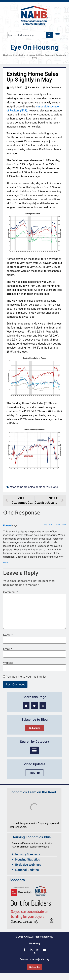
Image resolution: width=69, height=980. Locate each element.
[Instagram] (37, 949)
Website (8, 662)
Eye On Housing (34, 47)
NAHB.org (34, 943)
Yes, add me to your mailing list (25, 676)
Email (7, 648)
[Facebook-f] (24, 949)
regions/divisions (47, 487)
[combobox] (26, 35)
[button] (57, 34)
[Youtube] (44, 949)
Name (8, 635)
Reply (5, 562)
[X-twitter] (34, 952)
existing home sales (22, 487)
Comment (10, 592)
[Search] (49, 35)
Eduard (7, 525)
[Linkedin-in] (31, 949)
